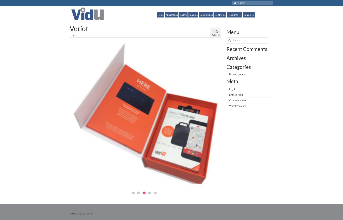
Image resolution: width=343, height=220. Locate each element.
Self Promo (220, 15)
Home (161, 15)
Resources (233, 15)
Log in (232, 89)
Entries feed (236, 94)
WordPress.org (237, 105)
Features (193, 15)
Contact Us (249, 15)
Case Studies (206, 15)
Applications (172, 15)
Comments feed (238, 100)
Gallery (183, 15)
